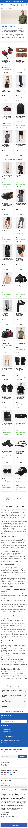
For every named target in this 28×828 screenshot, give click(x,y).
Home (2, 8)
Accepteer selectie (14, 821)
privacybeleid (15, 809)
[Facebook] (1, 765)
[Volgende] (20, 498)
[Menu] (2, 4)
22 (17, 498)
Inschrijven (22, 756)
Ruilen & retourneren (6, 731)
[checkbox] (5, 812)
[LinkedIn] (6, 765)
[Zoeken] (4, 5)
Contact (2, 783)
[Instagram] (3, 765)
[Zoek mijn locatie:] (19, 5)
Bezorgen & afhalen (6, 729)
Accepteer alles (14, 825)
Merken (6, 8)
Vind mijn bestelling (6, 727)
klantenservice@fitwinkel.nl (9, 744)
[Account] (24, 5)
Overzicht (24, 789)
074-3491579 (5, 742)
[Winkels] (21, 5)
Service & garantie (6, 733)
